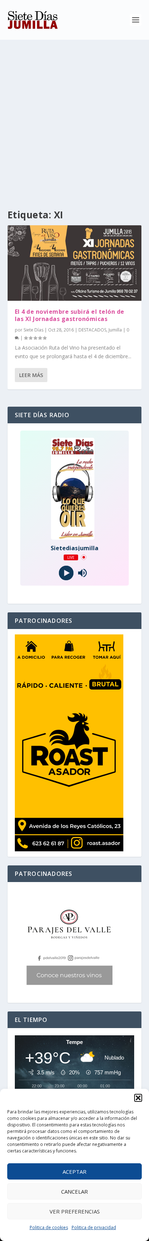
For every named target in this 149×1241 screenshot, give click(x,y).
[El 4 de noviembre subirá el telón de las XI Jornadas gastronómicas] (75, 263)
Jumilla (115, 330)
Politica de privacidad (94, 1227)
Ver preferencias (75, 1211)
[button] (138, 1097)
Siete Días (33, 330)
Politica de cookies (49, 1227)
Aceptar (74, 1171)
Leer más (31, 375)
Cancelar (74, 1191)
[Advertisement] (74, 117)
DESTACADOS (92, 330)
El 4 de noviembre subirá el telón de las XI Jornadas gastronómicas (69, 315)
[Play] (66, 573)
